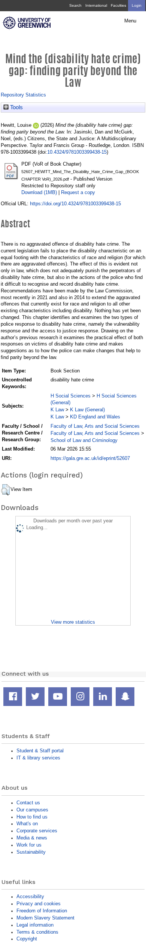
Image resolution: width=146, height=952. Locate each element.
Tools (16, 107)
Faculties (118, 5)
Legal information (35, 925)
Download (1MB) (39, 192)
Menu (130, 21)
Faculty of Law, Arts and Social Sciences (95, 426)
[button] (5, 489)
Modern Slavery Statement (45, 918)
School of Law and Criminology (84, 440)
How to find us (32, 817)
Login (137, 5)
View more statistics (73, 622)
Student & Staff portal (40, 750)
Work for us (29, 845)
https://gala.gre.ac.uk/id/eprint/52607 (90, 458)
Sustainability (31, 852)
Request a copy (78, 192)
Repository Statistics (23, 95)
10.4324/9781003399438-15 (77, 152)
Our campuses (32, 810)
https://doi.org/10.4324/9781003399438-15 (75, 203)
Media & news (31, 838)
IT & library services (38, 758)
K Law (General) (87, 409)
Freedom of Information (41, 910)
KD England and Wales (95, 417)
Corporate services (36, 830)
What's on (27, 823)
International (96, 5)
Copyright (26, 939)
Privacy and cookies (38, 903)
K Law (57, 409)
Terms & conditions (37, 932)
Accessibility (30, 896)
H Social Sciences (71, 396)
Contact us (28, 802)
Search (75, 5)
